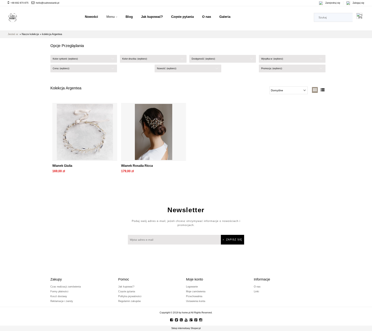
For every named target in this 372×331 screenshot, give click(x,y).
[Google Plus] (190, 320)
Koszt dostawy (58, 296)
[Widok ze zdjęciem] (315, 90)
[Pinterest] (195, 320)
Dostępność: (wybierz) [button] (203, 58)
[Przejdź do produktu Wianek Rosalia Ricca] (153, 133)
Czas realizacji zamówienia (65, 286)
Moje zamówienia (195, 291)
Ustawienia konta (195, 301)
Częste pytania (126, 291)
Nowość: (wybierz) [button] (166, 68)
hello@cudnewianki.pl (47, 3)
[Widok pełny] (323, 90)
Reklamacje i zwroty (61, 301)
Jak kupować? (126, 286)
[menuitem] (91, 17)
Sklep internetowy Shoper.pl (186, 328)
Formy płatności (59, 291)
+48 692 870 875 (19, 3)
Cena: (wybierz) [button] (61, 68)
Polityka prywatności (129, 296)
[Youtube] (186, 320)
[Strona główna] (13, 18)
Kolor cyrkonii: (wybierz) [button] (65, 58)
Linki (256, 291)
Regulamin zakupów (129, 301)
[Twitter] (176, 320)
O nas (257, 286)
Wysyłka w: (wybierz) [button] (272, 58)
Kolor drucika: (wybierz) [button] (134, 58)
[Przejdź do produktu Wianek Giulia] (84, 133)
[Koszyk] (360, 16)
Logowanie (192, 286)
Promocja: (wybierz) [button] (271, 68)
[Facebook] (171, 320)
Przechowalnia (194, 296)
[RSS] (181, 320)
